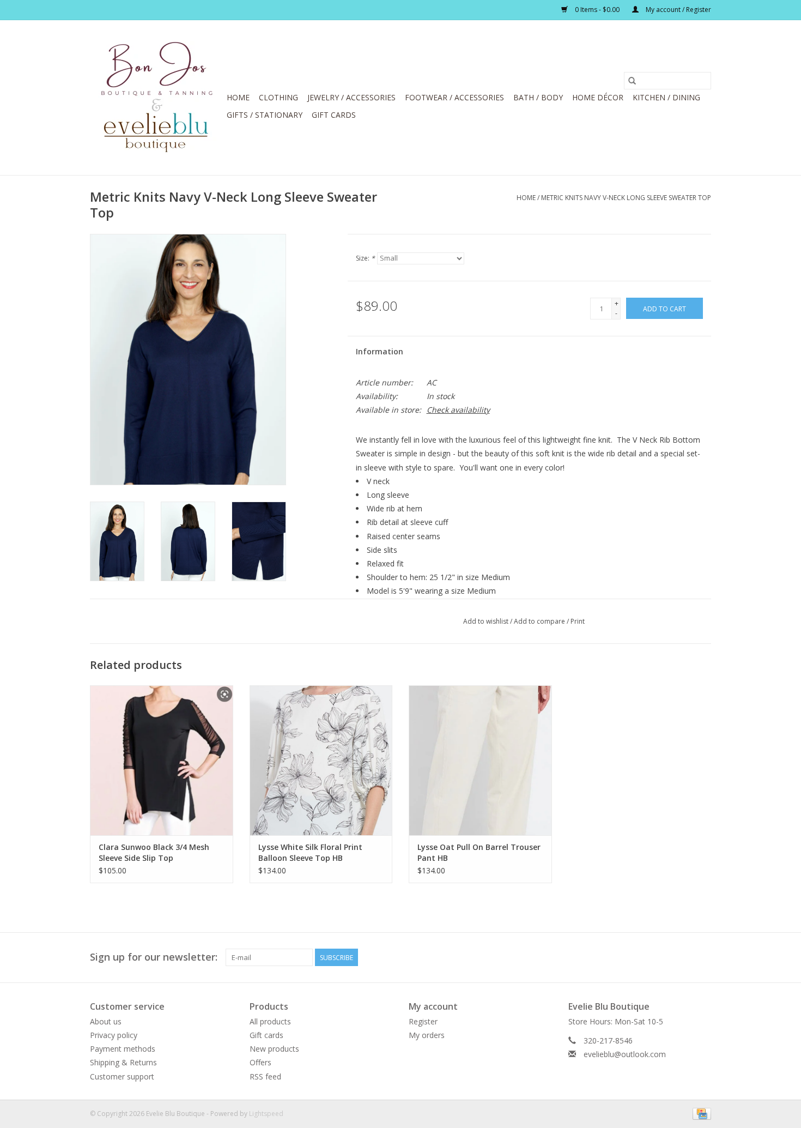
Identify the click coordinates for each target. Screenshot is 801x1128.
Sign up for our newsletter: (153, 957)
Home (238, 97)
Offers (260, 1062)
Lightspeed (266, 1113)
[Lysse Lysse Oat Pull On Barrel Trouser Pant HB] (480, 760)
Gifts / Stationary (264, 115)
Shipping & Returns (123, 1062)
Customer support (122, 1076)
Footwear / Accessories (454, 97)
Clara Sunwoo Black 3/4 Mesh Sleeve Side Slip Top (154, 852)
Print (578, 621)
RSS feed (265, 1076)
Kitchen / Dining (666, 97)
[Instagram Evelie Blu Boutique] (702, 957)
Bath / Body (538, 97)
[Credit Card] (700, 1113)
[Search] (632, 80)
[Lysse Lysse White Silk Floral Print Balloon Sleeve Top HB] (321, 760)
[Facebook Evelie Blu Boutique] (682, 957)
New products (274, 1048)
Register (423, 1021)
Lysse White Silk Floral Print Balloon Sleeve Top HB (310, 852)
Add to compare (540, 621)
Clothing (278, 97)
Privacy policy (113, 1035)
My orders (427, 1035)
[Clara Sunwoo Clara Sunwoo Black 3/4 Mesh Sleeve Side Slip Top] (161, 760)
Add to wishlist (486, 621)
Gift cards (334, 115)
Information (379, 351)
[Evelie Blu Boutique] (156, 98)
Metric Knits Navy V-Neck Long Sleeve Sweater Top (626, 197)
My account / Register (677, 9)
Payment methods (122, 1048)
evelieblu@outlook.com (625, 1054)
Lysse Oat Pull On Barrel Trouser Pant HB (479, 852)
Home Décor (597, 97)
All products (270, 1021)
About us (106, 1021)
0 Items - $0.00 (597, 9)
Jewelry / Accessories (351, 97)
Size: (365, 258)
